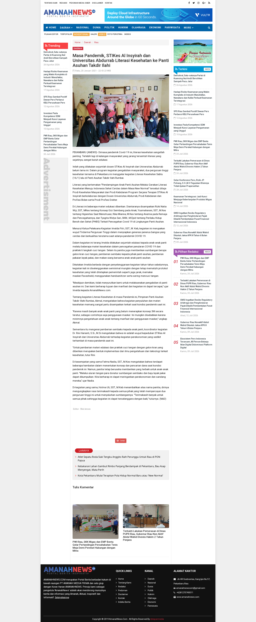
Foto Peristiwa (114, 34)
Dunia (97, 27)
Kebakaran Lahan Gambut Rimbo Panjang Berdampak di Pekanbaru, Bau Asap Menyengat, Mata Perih (121, 468)
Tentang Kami (50, 3)
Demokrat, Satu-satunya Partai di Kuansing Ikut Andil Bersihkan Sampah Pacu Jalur (189, 78)
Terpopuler (66, 34)
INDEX (207, 69)
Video (102, 34)
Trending (53, 45)
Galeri (94, 34)
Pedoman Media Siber (79, 3)
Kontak (108, 3)
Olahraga (139, 27)
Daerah (87, 42)
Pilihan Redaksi (188, 251)
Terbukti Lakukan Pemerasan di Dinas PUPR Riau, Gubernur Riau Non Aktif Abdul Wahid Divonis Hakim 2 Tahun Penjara (144, 535)
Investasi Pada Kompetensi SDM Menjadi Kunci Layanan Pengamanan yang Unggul (55, 119)
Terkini (182, 69)
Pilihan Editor (51, 34)
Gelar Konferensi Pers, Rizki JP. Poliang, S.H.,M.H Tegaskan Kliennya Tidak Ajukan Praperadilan (191, 183)
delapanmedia (157, 619)
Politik (109, 27)
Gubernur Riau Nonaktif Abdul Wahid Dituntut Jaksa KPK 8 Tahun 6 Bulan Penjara (191, 235)
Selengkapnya (62, 597)
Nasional (82, 27)
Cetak (122, 441)
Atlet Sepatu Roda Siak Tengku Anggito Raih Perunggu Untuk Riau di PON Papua (119, 458)
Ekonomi (155, 27)
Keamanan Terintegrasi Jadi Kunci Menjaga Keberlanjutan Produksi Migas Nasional (193, 199)
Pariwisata (172, 27)
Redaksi (63, 3)
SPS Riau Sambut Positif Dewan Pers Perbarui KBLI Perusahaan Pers (55, 100)
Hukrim (123, 27)
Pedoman (122, 590)
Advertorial (81, 34)
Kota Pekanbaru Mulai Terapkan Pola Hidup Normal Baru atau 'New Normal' (120, 475)
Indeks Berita (124, 602)
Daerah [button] (65, 27)
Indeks (127, 34)
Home (52, 27)
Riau (96, 42)
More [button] (187, 27)
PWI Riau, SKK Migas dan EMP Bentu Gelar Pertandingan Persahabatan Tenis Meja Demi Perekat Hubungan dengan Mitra (95, 546)
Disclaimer (97, 3)
